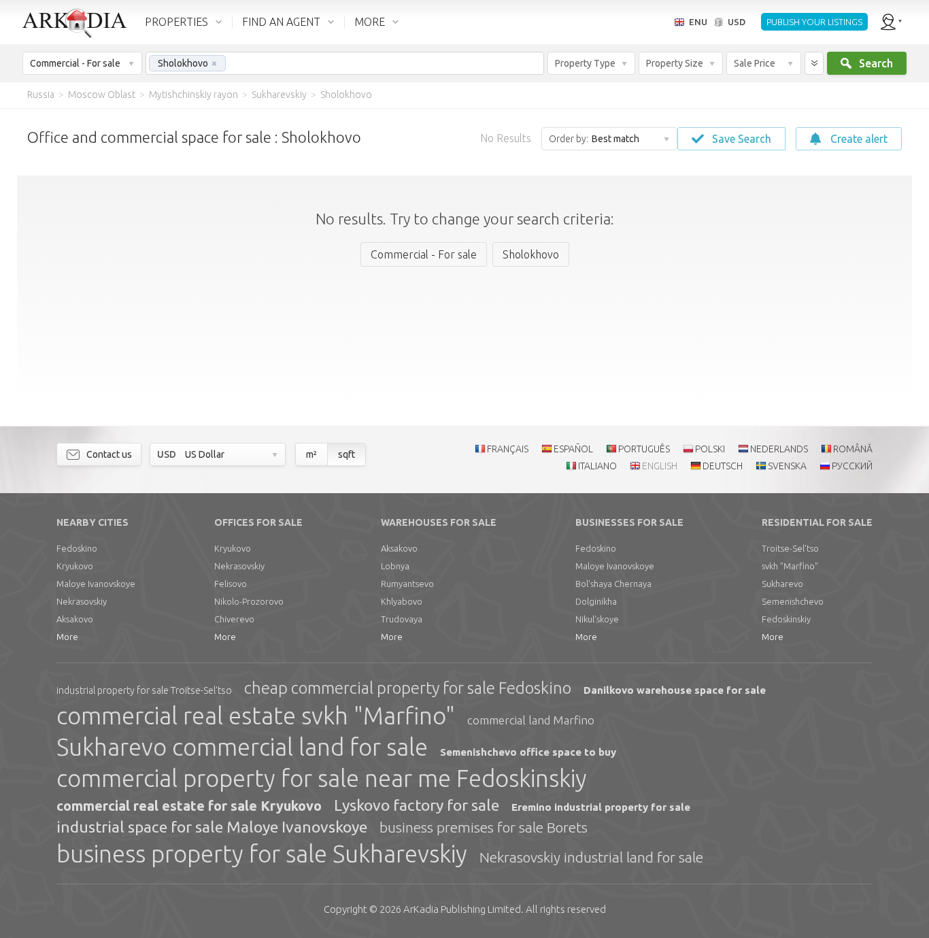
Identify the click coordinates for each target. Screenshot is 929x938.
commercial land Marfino (530, 720)
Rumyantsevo (407, 583)
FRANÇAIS (507, 448)
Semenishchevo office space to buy (528, 752)
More (67, 636)
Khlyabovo (401, 601)
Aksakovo (74, 619)
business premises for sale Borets (483, 827)
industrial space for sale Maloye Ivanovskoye (211, 826)
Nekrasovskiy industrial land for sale (591, 857)
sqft (346, 454)
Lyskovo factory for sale (416, 805)
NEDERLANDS (779, 448)
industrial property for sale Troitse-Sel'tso (144, 690)
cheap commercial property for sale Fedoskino (407, 688)
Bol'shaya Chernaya (613, 583)
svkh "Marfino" (790, 566)
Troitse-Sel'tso (790, 548)
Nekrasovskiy (81, 601)
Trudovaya (401, 619)
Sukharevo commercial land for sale (242, 746)
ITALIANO (597, 465)
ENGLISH (659, 465)
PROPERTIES (176, 22)
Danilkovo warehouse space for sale (675, 690)
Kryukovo (74, 566)
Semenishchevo (793, 601)
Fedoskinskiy (786, 619)
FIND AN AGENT (281, 22)
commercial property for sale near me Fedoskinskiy (321, 778)
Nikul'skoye (597, 619)
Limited (462, 909)
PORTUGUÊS (644, 448)
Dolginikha (596, 601)
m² (311, 454)
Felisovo (230, 583)
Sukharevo (782, 583)
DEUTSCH (723, 465)
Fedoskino (76, 548)
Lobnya (395, 566)
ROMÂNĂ (853, 448)
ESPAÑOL (573, 448)
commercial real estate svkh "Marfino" (255, 715)
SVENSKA (787, 465)
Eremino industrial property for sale (600, 807)
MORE (369, 22)
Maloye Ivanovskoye (95, 583)
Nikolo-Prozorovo (249, 601)
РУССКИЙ (852, 465)
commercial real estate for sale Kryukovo (189, 806)
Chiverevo (234, 619)
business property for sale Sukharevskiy (261, 853)
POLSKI (710, 448)
